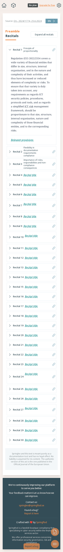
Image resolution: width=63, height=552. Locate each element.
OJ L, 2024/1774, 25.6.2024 (28, 21)
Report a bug (30, 546)
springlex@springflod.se (30, 510)
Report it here (31, 518)
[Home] (4, 5)
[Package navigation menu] (13, 5)
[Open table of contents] (53, 544)
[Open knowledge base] (53, 532)
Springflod (40, 527)
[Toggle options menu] (59, 5)
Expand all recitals (42, 34)
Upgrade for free (47, 5)
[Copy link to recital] (52, 50)
